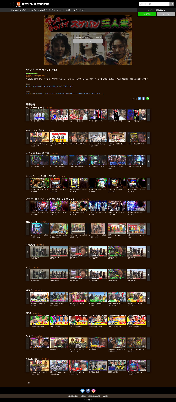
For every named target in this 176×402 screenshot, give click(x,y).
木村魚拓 (38, 86)
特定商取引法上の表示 (94, 396)
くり (44, 86)
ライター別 (60, 10)
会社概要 (105, 396)
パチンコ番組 (32, 10)
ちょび (59, 86)
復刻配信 (52, 10)
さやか (49, 86)
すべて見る (50, 108)
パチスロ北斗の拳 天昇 (34, 93)
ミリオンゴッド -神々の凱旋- (53, 93)
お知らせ (81, 10)
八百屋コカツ (68, 86)
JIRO (54, 86)
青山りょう (30, 86)
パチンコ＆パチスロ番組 (18, 10)
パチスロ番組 (42, 10)
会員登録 (147, 14)
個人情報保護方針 (73, 396)
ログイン (166, 14)
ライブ (74, 10)
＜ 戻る (28, 383)
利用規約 (83, 396)
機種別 (68, 10)
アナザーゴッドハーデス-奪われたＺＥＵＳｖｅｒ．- (84, 93)
